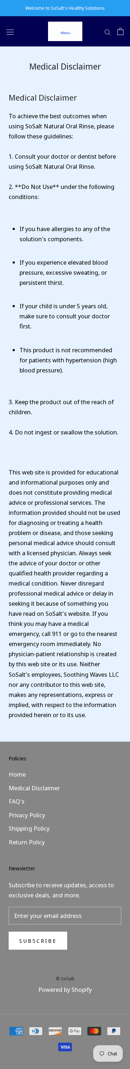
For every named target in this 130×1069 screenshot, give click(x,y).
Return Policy (27, 842)
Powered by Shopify (65, 989)
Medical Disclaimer (34, 788)
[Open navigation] (10, 31)
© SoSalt (65, 978)
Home (17, 774)
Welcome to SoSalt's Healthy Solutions (65, 8)
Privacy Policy (27, 815)
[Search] (107, 31)
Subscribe (38, 940)
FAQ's (17, 801)
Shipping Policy (29, 828)
